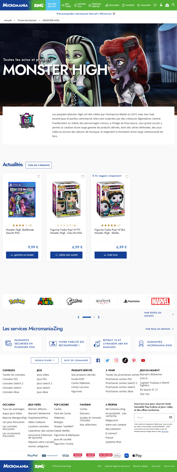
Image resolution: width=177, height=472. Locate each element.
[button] (53, 5)
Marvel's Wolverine (151, 374)
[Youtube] (143, 360)
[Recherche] (173, 5)
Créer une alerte (68, 255)
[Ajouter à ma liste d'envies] (38, 176)
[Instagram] (116, 360)
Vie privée (156, 466)
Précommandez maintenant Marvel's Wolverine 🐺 (86, 13)
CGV (99, 466)
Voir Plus (112, 255)
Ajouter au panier (24, 255)
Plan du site (169, 466)
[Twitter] (107, 360)
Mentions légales (140, 466)
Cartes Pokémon (80, 383)
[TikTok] (125, 360)
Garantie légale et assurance (117, 466)
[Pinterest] (134, 360)
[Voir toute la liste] (155, 5)
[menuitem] (53, 5)
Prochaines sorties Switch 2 (121, 383)
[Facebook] (98, 360)
